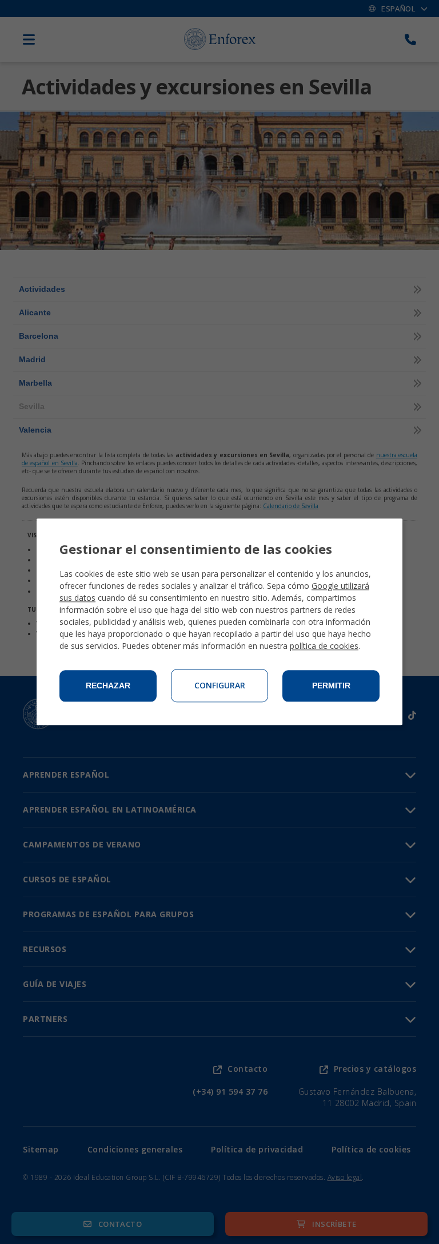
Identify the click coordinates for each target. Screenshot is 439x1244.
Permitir (331, 686)
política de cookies (324, 646)
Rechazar (108, 686)
